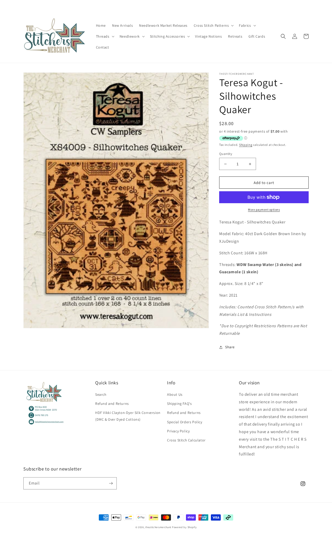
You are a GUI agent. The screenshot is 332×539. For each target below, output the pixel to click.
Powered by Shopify (184, 527)
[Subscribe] (110, 483)
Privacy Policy (178, 431)
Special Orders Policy (184, 422)
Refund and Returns (112, 403)
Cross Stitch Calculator (186, 440)
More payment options (264, 209)
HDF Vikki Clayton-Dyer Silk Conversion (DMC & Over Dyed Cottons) (128, 415)
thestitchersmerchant (158, 527)
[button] (213, 25)
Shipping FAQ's (179, 403)
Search (101, 394)
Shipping (245, 145)
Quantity (225, 154)
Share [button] (230, 347)
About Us (175, 394)
